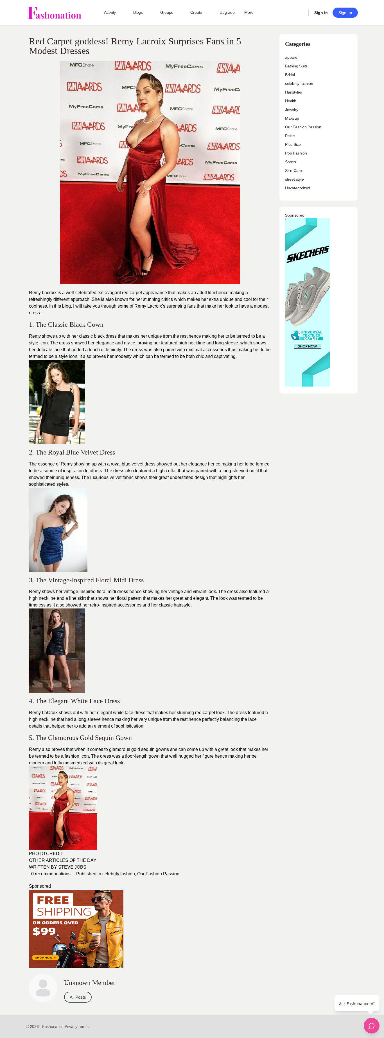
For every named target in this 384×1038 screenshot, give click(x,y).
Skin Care (293, 170)
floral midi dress (112, 591)
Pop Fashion (296, 153)
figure (208, 756)
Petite (290, 135)
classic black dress (97, 336)
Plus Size (293, 144)
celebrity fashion (118, 873)
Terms (83, 1026)
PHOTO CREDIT (46, 853)
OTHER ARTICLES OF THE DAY (62, 860)
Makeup (292, 118)
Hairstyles (293, 92)
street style (294, 179)
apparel (291, 57)
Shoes (290, 162)
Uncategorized (297, 188)
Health (290, 101)
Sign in (321, 12)
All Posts (78, 997)
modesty (123, 356)
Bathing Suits (296, 66)
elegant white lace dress (121, 712)
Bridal (290, 74)
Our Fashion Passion (158, 873)
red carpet (131, 292)
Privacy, (71, 1026)
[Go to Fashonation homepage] (54, 13)
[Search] (300, 12)
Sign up (345, 12)
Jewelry (291, 109)
